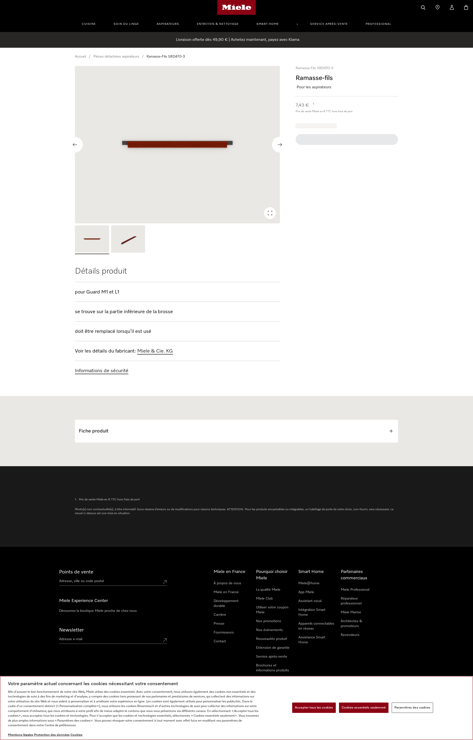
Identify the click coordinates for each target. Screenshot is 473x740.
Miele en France (226, 592)
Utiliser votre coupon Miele (272, 610)
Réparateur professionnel (351, 601)
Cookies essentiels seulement (364, 707)
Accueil (80, 56)
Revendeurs (350, 635)
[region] (177, 144)
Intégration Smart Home (311, 612)
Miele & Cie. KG (155, 351)
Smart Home (267, 24)
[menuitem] (91, 23)
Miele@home (309, 583)
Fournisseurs (224, 632)
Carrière (220, 615)
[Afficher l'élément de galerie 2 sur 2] (128, 239)
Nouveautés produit (271, 639)
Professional (378, 24)
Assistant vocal (309, 601)
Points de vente (76, 572)
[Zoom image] (270, 213)
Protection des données (52, 735)
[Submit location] (165, 582)
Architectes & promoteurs (351, 623)
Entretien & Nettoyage (218, 24)
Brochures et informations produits (272, 668)
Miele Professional (355, 589)
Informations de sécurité (101, 370)
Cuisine (89, 24)
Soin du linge (126, 24)
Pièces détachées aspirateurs (116, 56)
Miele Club (264, 598)
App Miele (306, 592)
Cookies (76, 735)
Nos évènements (269, 630)
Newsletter (71, 630)
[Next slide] (280, 145)
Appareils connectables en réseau (316, 626)
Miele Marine (351, 612)
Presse (219, 623)
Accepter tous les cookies (314, 707)
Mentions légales (20, 735)
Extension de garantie (272, 647)
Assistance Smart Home (311, 640)
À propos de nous (227, 583)
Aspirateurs (168, 24)
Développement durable (226, 603)
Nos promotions (268, 621)
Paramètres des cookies (412, 707)
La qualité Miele (268, 589)
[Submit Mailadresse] (165, 640)
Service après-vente (329, 24)
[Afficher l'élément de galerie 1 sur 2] (92, 239)
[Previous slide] (75, 145)
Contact (220, 641)
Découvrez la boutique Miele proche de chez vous (98, 611)
